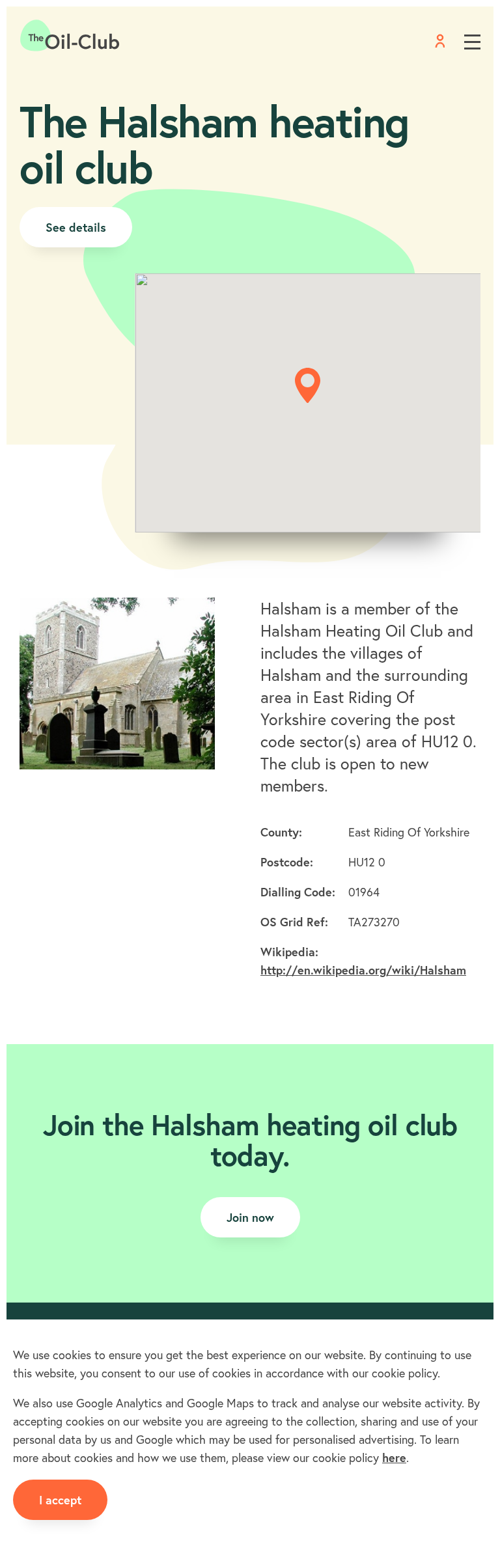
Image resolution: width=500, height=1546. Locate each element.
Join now (250, 1217)
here (394, 1457)
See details (76, 227)
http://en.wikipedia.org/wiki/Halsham (363, 970)
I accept (60, 1500)
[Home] (70, 36)
